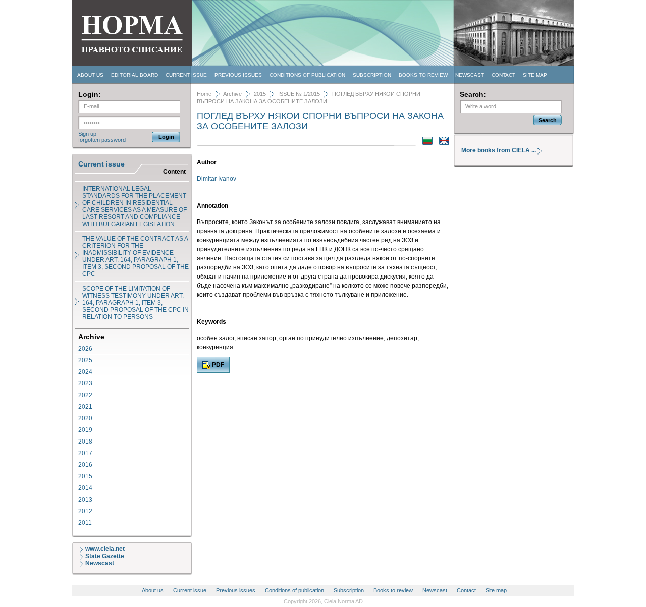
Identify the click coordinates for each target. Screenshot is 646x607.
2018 (85, 441)
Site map (535, 75)
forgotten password (102, 140)
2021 (85, 406)
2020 (85, 418)
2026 (85, 348)
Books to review (423, 75)
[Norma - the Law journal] (132, 64)
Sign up (87, 134)
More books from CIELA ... (499, 150)
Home (204, 94)
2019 (85, 429)
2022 (85, 395)
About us (90, 75)
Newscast (469, 75)
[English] (441, 142)
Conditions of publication (307, 75)
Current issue (186, 75)
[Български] (425, 142)
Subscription (372, 75)
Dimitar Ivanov (216, 178)
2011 (85, 522)
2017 (85, 453)
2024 (85, 371)
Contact (503, 75)
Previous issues (238, 75)
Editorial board (134, 75)
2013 (85, 499)
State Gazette (104, 556)
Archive (232, 94)
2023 (85, 383)
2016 (85, 464)
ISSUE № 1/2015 (299, 94)
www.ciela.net (105, 549)
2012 (85, 511)
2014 (85, 487)
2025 (85, 360)
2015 (85, 476)
